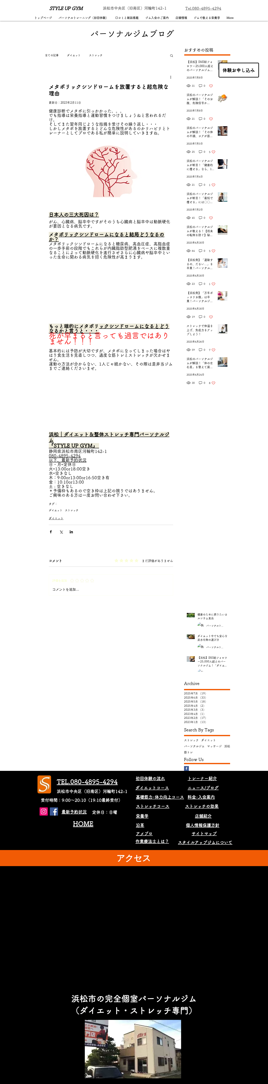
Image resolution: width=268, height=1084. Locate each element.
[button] (172, 55)
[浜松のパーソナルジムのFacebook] (54, 813)
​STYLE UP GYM (66, 8)
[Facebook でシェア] (51, 533)
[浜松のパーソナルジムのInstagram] (44, 813)
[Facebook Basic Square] (186, 770)
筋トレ (188, 753)
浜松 (227, 747)
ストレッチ (96, 55)
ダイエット (74, 55)
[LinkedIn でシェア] (71, 533)
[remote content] (111, 294)
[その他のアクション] (170, 77)
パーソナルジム (194, 747)
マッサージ (214, 747)
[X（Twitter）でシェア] (61, 533)
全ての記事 (52, 55)
